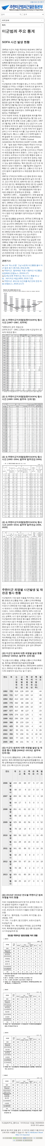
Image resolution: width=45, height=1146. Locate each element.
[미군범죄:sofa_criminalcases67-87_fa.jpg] (22, 363)
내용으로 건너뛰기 (37, 2)
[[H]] (22, 1)
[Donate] (17, 1138)
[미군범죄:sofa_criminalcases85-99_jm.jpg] (22, 428)
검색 (21, 14)
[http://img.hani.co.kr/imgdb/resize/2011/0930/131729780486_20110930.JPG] (22, 300)
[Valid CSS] (17, 1140)
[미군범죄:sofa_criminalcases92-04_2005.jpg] (22, 490)
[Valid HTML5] (37, 1138)
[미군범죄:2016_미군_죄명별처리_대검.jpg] (22, 1094)
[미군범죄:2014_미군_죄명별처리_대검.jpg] (22, 1008)
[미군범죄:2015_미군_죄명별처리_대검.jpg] (22, 1050)
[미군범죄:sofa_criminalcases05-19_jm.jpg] (22, 556)
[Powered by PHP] (27, 1138)
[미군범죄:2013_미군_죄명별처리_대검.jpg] (22, 959)
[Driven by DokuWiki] (27, 1140)
